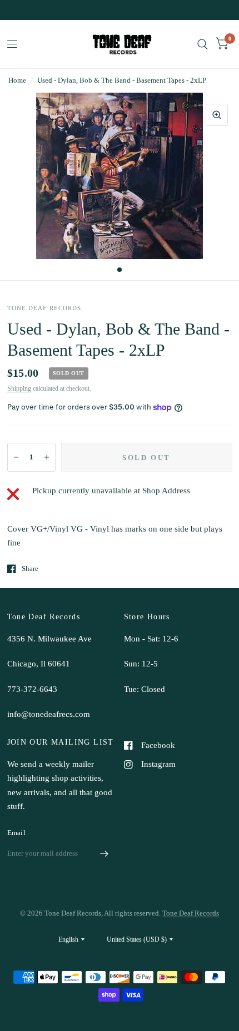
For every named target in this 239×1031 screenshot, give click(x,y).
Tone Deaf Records (190, 913)
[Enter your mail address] (104, 854)
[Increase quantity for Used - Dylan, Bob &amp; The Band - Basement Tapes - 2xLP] (46, 457)
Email (16, 832)
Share (30, 568)
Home (17, 80)
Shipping (19, 388)
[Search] (202, 44)
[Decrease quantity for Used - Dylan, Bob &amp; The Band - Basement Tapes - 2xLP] (16, 457)
